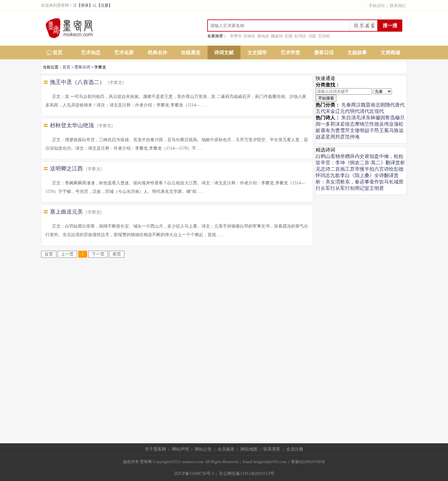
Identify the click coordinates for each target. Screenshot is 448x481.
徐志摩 (352, 124)
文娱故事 (357, 52)
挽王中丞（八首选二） (77, 82)
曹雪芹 (342, 130)
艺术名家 (124, 52)
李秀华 (236, 36)
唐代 (400, 104)
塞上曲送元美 (66, 212)
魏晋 (366, 104)
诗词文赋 (224, 52)
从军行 (328, 188)
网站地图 (249, 449)
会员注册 (294, 449)
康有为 (328, 130)
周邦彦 (337, 136)
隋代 (390, 104)
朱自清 (348, 117)
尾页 (116, 254)
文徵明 (357, 130)
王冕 (384, 130)
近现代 (376, 111)
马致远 (396, 130)
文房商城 (390, 52)
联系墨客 (271, 449)
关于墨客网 (155, 449)
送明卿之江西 (66, 169)
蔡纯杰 (263, 36)
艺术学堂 (290, 52)
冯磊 (312, 36)
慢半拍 (367, 169)
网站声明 (180, 449)
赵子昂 (371, 130)
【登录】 (85, 5)
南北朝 (378, 104)
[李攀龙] (116, 82)
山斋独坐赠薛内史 (344, 156)
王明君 (376, 188)
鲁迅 (390, 117)
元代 (345, 111)
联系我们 (398, 5)
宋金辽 (332, 111)
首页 (57, 52)
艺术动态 (91, 52)
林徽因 (378, 117)
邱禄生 (249, 36)
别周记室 (359, 188)
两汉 (356, 104)
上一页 (67, 254)
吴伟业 (386, 124)
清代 (364, 111)
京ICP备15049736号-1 (194, 473)
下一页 (98, 254)
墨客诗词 (82, 67)
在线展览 (191, 52)
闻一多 (323, 124)
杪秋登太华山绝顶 (72, 125)
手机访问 (377, 5)
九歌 (335, 175)
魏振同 (277, 36)
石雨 (289, 36)
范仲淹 (352, 136)
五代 (320, 111)
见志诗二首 (328, 169)
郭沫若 (337, 124)
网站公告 (203, 449)
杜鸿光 (300, 36)
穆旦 (400, 117)
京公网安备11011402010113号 (246, 473)
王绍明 (324, 36)
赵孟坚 (323, 136)
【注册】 (104, 5)
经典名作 (157, 52)
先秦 (346, 104)
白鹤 (320, 156)
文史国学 (257, 52)
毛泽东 (363, 117)
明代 (355, 111)
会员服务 (226, 449)
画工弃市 (350, 169)
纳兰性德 (369, 124)
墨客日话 (324, 52)
